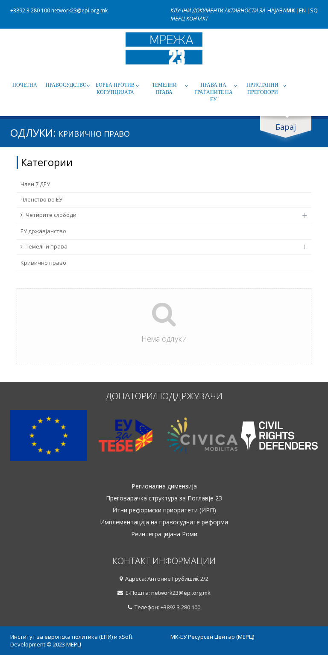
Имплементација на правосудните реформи (164, 522)
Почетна (24, 85)
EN (302, 10)
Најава (276, 10)
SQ (314, 10)
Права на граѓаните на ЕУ (213, 92)
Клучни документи (197, 10)
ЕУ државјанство (43, 231)
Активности (242, 10)
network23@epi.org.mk (79, 10)
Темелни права (164, 88)
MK (290, 10)
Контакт (197, 18)
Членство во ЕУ (41, 199)
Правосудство (66, 85)
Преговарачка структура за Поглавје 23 (164, 498)
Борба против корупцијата (115, 88)
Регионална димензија (164, 486)
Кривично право (43, 262)
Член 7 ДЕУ (35, 184)
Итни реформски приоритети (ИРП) (164, 510)
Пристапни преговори (262, 88)
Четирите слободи (51, 215)
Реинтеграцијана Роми (164, 534)
